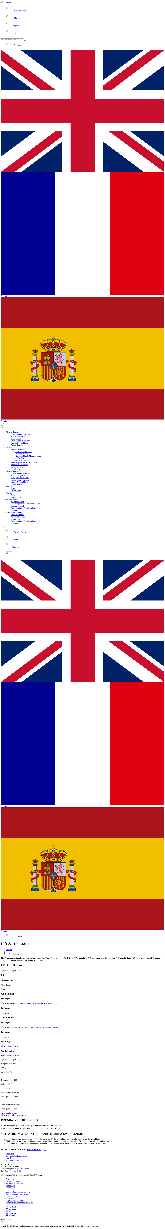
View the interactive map (33, 1003)
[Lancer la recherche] (25, 40)
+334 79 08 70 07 (34, 1150)
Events (13, 489)
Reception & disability (14, 1183)
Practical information (14, 512)
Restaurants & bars (18, 517)
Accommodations (17, 502)
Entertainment (16, 491)
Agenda (9, 486)
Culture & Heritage (18, 467)
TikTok (8, 1211)
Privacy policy (11, 1196)
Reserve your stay (12, 499)
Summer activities (17, 449)
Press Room (10, 1188)
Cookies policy (11, 1198)
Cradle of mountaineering (20, 434)
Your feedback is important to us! (18, 1192)
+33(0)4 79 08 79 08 (13, 1171)
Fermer (6, 1013)
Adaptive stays (16, 469)
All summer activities (23, 452)
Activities (9, 447)
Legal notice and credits (15, 1201)
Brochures (14, 523)
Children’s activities (18, 460)
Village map (15, 519)
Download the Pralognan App (17, 1156)
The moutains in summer (20, 441)
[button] (82, 111)
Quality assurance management (17, 1194)
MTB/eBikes (20, 458)
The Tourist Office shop (15, 1160)
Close (3, 1222)
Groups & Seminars (13, 1181)
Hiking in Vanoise (22, 454)
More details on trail (50, 1003)
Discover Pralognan (13, 432)
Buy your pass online (21, 1115)
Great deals (15, 510)
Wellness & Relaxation (19, 465)
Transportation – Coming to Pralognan (25, 508)
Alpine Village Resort (19, 436)
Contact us (10, 1154)
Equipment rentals (17, 506)
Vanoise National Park (19, 443)
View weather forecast (9, 1113)
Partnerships (10, 1186)
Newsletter (10, 1158)
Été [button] (7, 423)
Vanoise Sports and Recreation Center (25, 462)
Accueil (9, 950)
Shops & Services (17, 515)
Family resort (16, 439)
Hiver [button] (3, 423)
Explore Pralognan (18, 445)
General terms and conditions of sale (19, 1203)
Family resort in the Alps (20, 478)
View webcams (7, 1115)
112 (45, 1150)
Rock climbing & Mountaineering (28, 456)
